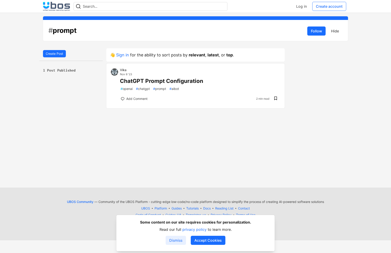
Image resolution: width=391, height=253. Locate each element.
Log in (301, 6)
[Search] (78, 6)
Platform (161, 208)
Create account (329, 6)
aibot (174, 89)
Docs (207, 208)
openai (127, 89)
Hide (335, 31)
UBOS (145, 208)
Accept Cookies (208, 240)
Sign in (122, 55)
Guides (177, 208)
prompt (159, 89)
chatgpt (143, 89)
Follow (316, 31)
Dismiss (175, 240)
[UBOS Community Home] (56, 6)
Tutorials (192, 208)
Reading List (224, 208)
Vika (123, 70)
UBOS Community (80, 202)
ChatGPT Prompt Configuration (161, 81)
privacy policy (194, 229)
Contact (244, 208)
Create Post (54, 53)
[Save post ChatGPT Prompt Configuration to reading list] (275, 99)
